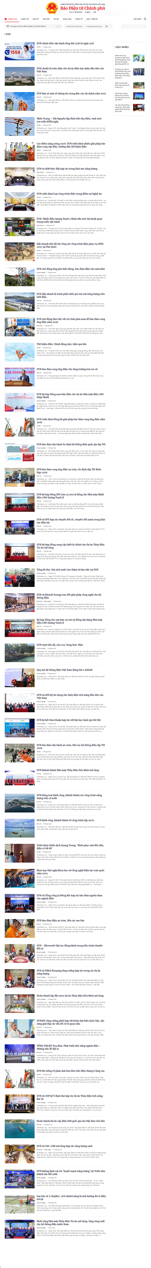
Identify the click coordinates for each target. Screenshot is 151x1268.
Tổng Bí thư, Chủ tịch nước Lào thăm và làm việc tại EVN (67, 569)
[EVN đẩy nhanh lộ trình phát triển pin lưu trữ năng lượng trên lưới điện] (20, 302)
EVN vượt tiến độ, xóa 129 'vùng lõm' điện (60, 644)
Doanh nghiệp (41, 272)
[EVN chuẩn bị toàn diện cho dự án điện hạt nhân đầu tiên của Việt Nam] (20, 76)
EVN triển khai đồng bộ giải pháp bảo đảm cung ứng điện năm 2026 (71, 421)
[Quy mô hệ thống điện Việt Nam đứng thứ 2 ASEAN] (20, 677)
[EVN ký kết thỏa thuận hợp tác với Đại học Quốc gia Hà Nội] (20, 728)
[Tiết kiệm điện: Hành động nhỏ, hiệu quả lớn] (20, 352)
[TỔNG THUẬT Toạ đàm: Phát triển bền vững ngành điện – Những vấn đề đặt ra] (20, 1053)
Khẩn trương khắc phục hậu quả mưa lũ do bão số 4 (122, 85)
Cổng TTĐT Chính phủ (74, 26)
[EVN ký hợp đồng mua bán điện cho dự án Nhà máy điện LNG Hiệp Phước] (20, 402)
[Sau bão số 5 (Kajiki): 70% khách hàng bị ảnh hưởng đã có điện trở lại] (20, 1204)
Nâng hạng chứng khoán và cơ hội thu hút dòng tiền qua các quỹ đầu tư (122, 96)
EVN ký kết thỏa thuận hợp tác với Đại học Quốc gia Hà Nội (69, 720)
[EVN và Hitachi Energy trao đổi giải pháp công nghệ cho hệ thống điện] (20, 602)
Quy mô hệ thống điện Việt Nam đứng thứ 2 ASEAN (65, 670)
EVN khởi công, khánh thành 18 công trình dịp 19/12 (65, 820)
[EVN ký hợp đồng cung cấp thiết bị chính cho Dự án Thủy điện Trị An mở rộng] (20, 552)
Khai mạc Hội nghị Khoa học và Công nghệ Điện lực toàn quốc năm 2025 (70, 872)
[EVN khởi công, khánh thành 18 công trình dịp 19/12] (20, 828)
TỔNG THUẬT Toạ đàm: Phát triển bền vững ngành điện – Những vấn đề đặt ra (69, 1047)
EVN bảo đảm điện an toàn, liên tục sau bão (60, 920)
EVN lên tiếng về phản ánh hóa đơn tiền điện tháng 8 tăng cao (71, 1071)
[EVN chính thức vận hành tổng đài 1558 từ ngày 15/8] (20, 51)
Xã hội (56, 19)
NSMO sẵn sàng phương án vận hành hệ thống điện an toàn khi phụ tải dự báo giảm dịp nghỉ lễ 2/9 (122, 60)
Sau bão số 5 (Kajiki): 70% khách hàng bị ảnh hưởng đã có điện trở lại (71, 1198)
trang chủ (12, 19)
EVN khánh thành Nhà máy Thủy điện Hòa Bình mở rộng (68, 770)
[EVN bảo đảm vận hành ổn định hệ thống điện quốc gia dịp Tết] (20, 452)
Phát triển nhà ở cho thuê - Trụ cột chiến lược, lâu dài (30, 26)
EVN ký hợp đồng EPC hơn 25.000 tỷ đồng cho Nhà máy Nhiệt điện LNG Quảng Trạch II (70, 496)
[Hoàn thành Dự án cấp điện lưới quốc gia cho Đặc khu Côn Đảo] (20, 1129)
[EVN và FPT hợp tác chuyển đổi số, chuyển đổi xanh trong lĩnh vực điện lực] (20, 527)
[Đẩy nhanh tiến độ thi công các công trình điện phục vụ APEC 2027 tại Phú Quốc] (20, 251)
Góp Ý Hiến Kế (92, 19)
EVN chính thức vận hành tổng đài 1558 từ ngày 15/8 (65, 43)
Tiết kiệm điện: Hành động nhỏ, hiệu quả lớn (61, 344)
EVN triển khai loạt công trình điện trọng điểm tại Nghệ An (69, 193)
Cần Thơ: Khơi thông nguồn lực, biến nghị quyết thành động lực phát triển (122, 108)
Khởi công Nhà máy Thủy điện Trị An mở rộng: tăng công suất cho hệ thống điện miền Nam (71, 1223)
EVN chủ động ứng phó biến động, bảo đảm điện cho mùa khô (71, 269)
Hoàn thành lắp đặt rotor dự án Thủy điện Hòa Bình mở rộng (70, 995)
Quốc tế (79, 19)
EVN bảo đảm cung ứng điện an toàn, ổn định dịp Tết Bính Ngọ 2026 (69, 471)
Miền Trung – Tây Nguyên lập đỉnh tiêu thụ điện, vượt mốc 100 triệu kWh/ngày (69, 120)
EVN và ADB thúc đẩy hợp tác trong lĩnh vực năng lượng (67, 168)
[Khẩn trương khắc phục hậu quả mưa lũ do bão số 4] (138, 85)
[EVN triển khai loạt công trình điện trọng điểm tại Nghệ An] (20, 201)
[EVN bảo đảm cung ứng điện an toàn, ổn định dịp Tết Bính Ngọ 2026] (20, 477)
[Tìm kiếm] (145, 19)
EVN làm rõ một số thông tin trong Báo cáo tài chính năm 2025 (71, 93)
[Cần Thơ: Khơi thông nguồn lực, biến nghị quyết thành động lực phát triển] (138, 107)
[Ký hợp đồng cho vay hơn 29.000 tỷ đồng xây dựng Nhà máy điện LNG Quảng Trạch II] (20, 627)
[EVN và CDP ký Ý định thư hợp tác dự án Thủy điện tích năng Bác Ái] (20, 1103)
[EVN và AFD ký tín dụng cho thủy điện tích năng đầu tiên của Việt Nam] (20, 702)
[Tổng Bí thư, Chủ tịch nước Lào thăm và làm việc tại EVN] (20, 577)
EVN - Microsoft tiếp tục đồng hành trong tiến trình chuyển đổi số (70, 947)
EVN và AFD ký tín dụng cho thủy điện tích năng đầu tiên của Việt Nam (70, 696)
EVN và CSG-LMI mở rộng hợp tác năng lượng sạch (64, 1146)
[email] (106, 26)
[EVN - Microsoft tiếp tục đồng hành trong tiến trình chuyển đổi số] (20, 953)
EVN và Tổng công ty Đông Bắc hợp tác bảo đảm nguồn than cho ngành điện (69, 897)
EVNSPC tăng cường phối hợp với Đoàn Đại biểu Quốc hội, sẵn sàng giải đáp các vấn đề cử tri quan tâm (70, 1022)
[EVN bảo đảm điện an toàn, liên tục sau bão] (20, 928)
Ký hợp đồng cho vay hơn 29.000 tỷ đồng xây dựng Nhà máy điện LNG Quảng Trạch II (69, 621)
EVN (8, 34)
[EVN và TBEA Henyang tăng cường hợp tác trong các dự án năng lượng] (20, 978)
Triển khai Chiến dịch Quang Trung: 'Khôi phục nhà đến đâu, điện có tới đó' (70, 847)
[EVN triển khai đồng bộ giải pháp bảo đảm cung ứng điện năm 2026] (20, 427)
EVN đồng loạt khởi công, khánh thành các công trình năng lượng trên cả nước (69, 797)
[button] (56, 26)
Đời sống (40, 325)
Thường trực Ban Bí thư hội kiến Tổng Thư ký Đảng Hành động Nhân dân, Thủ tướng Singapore (123, 73)
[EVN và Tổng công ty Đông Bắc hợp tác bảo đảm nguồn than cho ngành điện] (20, 903)
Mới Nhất (137, 19)
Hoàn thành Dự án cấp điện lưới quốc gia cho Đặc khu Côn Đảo (71, 1121)
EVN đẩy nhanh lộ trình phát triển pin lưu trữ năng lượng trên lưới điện (71, 295)
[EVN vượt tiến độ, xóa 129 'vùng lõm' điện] (20, 652)
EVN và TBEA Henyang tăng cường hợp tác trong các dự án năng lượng (68, 972)
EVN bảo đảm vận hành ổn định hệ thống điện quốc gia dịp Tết (71, 444)
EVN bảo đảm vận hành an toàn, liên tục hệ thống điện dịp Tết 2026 (71, 746)
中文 (94, 12)
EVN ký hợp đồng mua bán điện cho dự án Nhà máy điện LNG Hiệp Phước (70, 396)
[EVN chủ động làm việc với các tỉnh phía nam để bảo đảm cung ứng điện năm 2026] (20, 327)
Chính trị (25, 19)
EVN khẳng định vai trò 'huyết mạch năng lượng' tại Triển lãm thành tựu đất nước (71, 1173)
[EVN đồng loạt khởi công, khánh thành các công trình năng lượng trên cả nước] (20, 803)
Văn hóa (46, 19)
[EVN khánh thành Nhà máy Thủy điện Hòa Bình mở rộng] (20, 778)
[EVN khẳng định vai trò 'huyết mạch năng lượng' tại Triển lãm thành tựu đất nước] (20, 1179)
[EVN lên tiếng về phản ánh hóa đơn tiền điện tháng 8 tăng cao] (20, 1078)
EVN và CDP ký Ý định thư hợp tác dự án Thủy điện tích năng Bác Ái (70, 1097)
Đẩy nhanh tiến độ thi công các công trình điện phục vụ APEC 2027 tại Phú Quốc (70, 245)
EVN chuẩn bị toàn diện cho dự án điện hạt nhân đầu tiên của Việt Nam (70, 70)
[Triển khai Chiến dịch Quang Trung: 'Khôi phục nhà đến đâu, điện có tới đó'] (20, 853)
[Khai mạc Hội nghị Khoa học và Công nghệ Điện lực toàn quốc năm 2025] (20, 878)
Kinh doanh (40, 172)
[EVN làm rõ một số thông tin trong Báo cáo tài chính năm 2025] (20, 101)
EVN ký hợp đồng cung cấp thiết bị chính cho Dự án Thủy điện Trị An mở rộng (70, 546)
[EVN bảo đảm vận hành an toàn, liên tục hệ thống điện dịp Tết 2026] (20, 753)
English (87, 12)
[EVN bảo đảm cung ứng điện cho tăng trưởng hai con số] (20, 377)
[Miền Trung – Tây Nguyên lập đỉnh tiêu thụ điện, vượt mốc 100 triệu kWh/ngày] (20, 126)
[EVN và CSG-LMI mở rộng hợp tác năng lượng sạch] (20, 1154)
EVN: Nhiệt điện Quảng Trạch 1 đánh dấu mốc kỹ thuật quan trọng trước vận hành (69, 220)
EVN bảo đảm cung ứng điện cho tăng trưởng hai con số (67, 369)
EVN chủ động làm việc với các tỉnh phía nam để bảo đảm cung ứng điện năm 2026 (71, 320)
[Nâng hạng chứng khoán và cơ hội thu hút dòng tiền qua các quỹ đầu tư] (138, 95)
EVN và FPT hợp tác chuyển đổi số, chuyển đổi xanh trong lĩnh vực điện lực (71, 521)
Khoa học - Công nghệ (44, 601)
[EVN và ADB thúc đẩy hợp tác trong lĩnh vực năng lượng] (20, 176)
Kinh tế (36, 19)
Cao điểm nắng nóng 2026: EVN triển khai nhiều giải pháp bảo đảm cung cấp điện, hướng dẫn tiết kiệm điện (71, 145)
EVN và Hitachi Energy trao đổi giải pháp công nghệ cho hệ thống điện (69, 596)
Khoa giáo (67, 19)
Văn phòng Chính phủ (94, 26)
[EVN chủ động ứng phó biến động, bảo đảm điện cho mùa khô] (20, 276)
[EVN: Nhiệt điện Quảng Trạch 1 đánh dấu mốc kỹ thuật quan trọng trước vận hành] (20, 226)
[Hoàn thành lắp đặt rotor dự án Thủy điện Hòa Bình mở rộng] (20, 1003)
